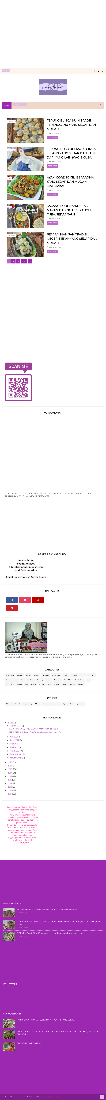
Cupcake (91, 675)
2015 (10, 780)
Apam (28, 675)
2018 (10, 769)
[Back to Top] (102, 1097)
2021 (10, 723)
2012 (10, 790)
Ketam (48, 680)
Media (37, 704)
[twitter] (98, 71)
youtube (80, 704)
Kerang (40, 680)
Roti (49, 684)
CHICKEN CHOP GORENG (29, 1043)
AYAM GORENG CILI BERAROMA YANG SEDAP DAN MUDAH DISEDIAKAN (70, 182)
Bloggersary (27, 704)
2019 (10, 766)
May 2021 (14, 744)
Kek (22, 680)
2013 (10, 787)
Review (45, 704)
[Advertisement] (53, 18)
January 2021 (16, 758)
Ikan (16, 680)
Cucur (82, 675)
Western (81, 684)
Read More (52, 137)
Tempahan (56, 704)
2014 (10, 783)
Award (17, 704)
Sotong (56, 684)
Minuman (10, 684)
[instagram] (94, 71)
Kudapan (11, 235)
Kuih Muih (11, 122)
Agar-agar (10, 675)
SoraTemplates (18, 1097)
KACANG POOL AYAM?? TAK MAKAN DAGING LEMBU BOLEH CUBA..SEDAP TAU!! (70, 210)
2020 (10, 762)
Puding (41, 684)
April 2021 (14, 747)
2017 (10, 773)
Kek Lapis (30, 680)
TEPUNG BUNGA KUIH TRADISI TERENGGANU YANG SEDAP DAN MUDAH (71, 125)
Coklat (65, 675)
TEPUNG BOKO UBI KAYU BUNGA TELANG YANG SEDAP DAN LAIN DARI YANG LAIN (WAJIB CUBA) (71, 153)
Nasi (26, 684)
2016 (10, 776)
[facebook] (90, 71)
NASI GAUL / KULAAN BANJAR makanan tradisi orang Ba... (35, 732)
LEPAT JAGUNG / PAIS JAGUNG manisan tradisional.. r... (34, 729)
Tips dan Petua (68, 704)
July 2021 (14, 737)
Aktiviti (9, 704)
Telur (64, 684)
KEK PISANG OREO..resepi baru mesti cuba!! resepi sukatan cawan (47, 910)
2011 (10, 794)
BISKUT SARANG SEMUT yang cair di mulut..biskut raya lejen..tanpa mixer (50, 933)
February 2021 (16, 754)
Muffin (19, 684)
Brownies (45, 675)
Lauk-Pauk (79, 680)
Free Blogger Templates (50, 1097)
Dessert (9, 680)
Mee (88, 680)
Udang (72, 684)
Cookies (74, 675)
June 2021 (14, 740)
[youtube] (102, 71)
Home (6, 105)
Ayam (9, 178)
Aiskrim (20, 675)
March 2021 (15, 751)
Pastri (33, 684)
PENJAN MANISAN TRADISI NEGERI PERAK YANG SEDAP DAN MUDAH (72, 239)
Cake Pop (56, 675)
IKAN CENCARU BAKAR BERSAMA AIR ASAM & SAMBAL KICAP (46, 1020)
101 (24, 261)
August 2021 (16, 726)
